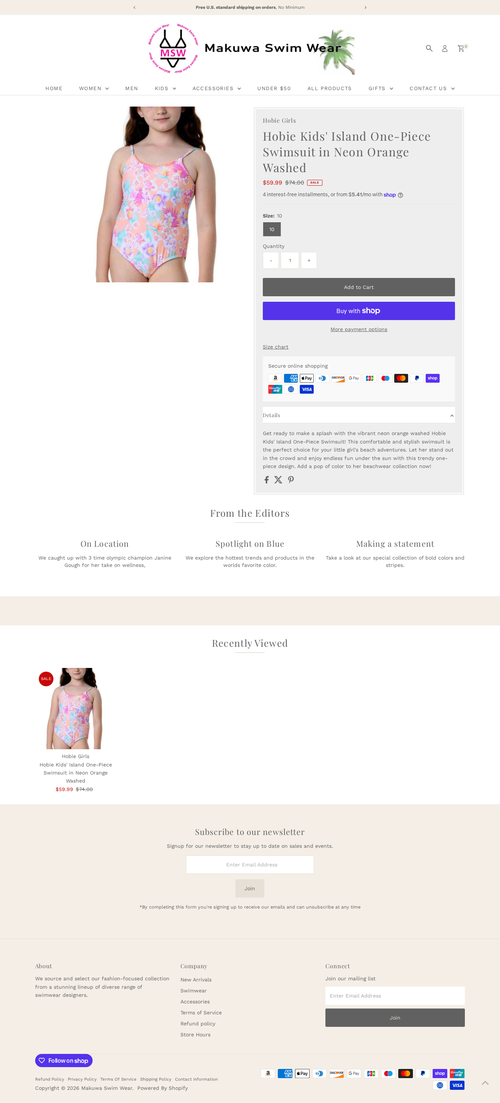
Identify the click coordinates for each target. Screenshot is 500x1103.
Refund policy (197, 1023)
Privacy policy (82, 1079)
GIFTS (378, 88)
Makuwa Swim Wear (106, 1088)
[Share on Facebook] (267, 481)
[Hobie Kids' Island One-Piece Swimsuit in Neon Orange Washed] (75, 708)
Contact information (196, 1079)
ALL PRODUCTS (329, 88)
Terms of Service (201, 1012)
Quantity (273, 246)
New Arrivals (196, 980)
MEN (131, 88)
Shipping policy (155, 1079)
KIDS (163, 88)
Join (250, 888)
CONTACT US (429, 88)
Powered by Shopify (162, 1088)
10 (272, 229)
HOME (54, 88)
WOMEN (91, 88)
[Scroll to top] (485, 1083)
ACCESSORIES (214, 88)
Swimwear (193, 991)
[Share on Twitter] (279, 481)
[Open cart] (461, 48)
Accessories (195, 1001)
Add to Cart (359, 287)
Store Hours (195, 1034)
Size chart (275, 346)
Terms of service (118, 1079)
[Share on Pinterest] (291, 481)
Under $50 (274, 88)
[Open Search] (429, 48)
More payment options (359, 329)
